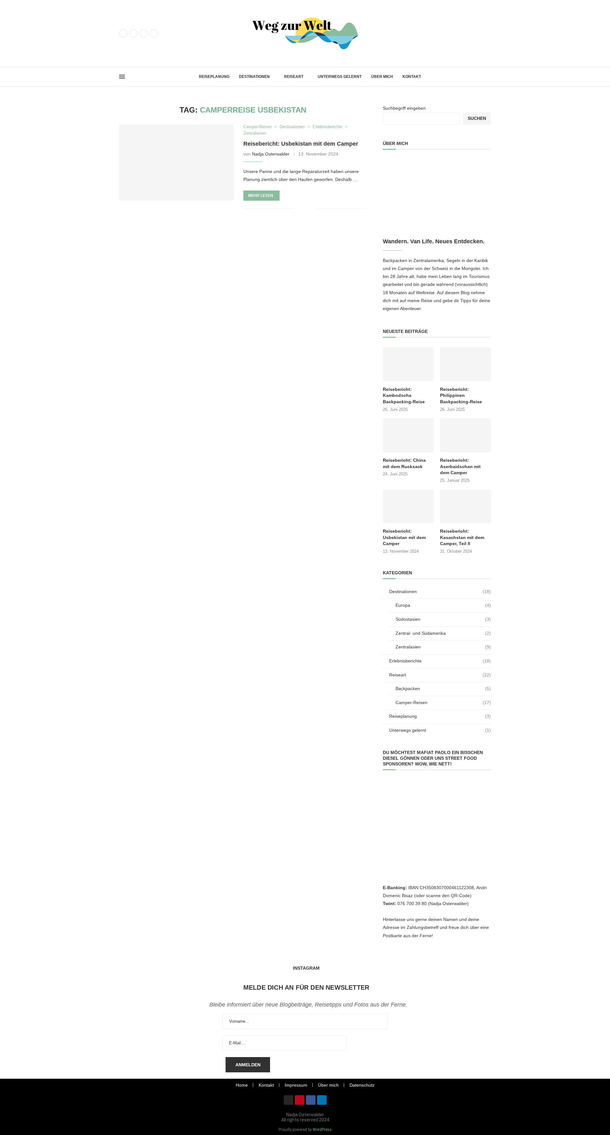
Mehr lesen (260, 195)
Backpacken (443, 688)
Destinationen (254, 76)
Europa (443, 605)
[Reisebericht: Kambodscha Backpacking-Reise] (408, 364)
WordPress (322, 1129)
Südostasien (443, 619)
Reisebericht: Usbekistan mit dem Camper (300, 144)
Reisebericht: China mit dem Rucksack (404, 463)
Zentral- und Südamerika (443, 633)
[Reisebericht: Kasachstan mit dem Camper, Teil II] (465, 506)
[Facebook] (123, 33)
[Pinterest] (143, 33)
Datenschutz (362, 1085)
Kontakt (412, 76)
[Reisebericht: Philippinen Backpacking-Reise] (465, 364)
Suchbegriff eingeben (404, 108)
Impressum (296, 1085)
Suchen (477, 118)
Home (242, 1085)
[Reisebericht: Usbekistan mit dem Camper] (176, 162)
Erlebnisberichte (440, 660)
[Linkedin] (154, 33)
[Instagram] (133, 33)
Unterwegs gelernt (340, 76)
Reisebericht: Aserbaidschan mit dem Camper (460, 466)
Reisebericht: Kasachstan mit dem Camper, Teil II (462, 537)
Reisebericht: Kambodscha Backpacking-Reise (404, 395)
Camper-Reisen (443, 702)
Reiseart (293, 76)
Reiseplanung (214, 76)
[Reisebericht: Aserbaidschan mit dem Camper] (465, 435)
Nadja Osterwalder (270, 153)
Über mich (382, 76)
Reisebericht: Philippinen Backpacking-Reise (461, 395)
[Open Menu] (122, 77)
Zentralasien (443, 646)
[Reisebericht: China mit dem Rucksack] (408, 435)
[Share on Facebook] (302, 208)
